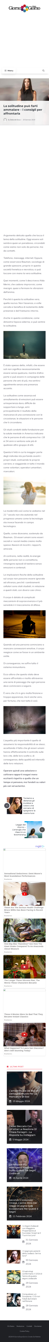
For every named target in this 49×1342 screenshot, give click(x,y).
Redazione (20, 1326)
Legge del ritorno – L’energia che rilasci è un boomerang (19, 830)
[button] (43, 71)
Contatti (29, 1326)
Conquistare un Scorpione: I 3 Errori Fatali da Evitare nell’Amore (31, 1297)
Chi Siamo (10, 1326)
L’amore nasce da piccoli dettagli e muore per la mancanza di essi (24, 1093)
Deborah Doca (15, 120)
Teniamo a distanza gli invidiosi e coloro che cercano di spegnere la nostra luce (29, 805)
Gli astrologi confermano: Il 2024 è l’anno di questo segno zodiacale (32, 1274)
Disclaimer (38, 1326)
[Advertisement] (24, 42)
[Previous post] (6, 805)
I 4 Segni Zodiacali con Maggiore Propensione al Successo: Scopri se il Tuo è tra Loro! (31, 1230)
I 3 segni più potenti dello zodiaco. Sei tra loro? (31, 1253)
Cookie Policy (24, 1331)
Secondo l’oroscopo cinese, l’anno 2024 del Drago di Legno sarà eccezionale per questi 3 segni (23, 1206)
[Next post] (42, 829)
